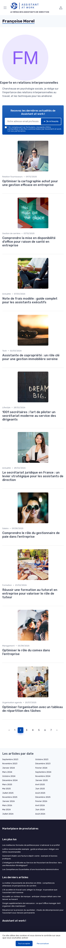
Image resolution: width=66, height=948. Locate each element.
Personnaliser (43, 943)
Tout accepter (24, 943)
